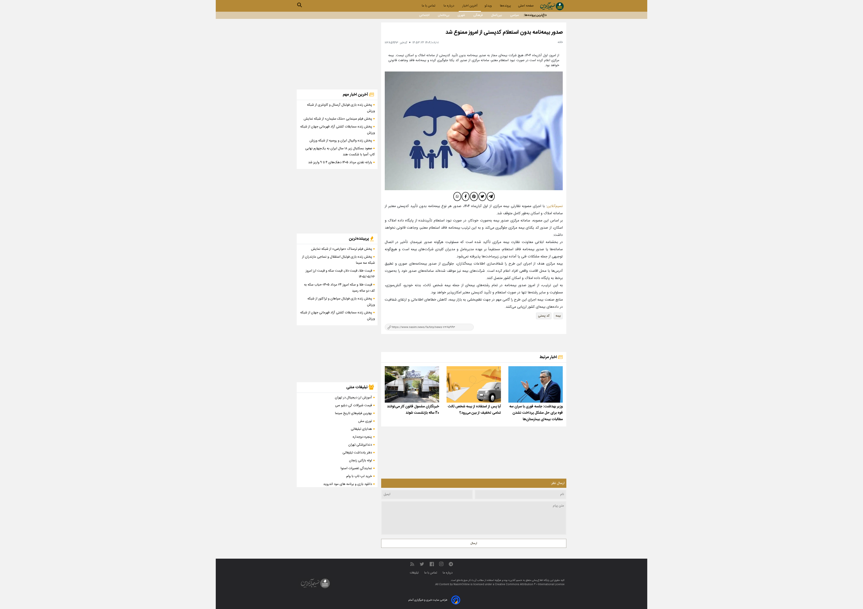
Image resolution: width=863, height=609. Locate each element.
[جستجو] (299, 5)
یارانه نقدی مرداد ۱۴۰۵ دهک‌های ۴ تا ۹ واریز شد (340, 162)
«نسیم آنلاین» (514, 580)
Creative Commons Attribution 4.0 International (525, 584)
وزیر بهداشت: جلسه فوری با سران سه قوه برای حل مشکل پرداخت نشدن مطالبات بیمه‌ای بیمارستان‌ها (536, 413)
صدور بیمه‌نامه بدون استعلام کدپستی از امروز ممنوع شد (504, 32)
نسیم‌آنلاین (555, 206)
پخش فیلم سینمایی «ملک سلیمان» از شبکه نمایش (338, 119)
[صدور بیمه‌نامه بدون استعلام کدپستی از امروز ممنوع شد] (474, 130)
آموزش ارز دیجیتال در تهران (353, 397)
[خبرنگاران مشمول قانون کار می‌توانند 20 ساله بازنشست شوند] (412, 384)
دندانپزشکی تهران (360, 445)
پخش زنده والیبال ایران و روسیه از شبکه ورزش (341, 140)
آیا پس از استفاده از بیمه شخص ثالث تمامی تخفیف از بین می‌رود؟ (474, 410)
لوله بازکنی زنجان (360, 460)
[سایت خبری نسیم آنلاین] (551, 6)
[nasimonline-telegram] (450, 564)
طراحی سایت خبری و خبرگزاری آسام (427, 600)
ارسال (473, 543)
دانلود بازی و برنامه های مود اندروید (347, 484)
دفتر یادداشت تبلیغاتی (357, 452)
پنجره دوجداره (362, 437)
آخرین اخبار (469, 6)
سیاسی (514, 15)
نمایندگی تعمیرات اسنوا (356, 468)
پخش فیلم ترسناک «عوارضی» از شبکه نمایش (342, 249)
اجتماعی (424, 15)
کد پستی (543, 316)
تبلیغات (415, 573)
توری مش (365, 421)
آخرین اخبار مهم (356, 94)
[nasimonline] (431, 564)
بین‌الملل (496, 15)
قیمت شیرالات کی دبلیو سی (353, 405)
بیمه (558, 316)
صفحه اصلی (526, 6)
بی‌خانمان (443, 15)
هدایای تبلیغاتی (361, 429)
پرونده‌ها (505, 6)
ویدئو (489, 6)
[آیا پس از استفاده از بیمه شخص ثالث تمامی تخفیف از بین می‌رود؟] (474, 384)
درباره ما (449, 6)
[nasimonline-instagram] (441, 564)
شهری (461, 15)
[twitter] (482, 196)
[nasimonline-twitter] (421, 564)
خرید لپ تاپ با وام (359, 476)
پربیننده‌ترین (359, 238)
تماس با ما (429, 6)
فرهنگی (478, 15)
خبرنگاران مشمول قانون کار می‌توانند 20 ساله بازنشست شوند (413, 410)
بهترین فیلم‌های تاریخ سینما (353, 413)
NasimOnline (462, 584)
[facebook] (465, 196)
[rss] (412, 564)
